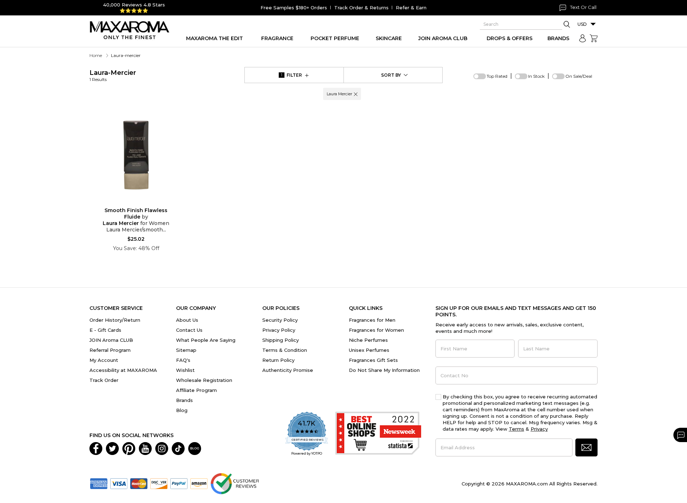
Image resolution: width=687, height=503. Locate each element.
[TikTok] (178, 448)
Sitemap (186, 350)
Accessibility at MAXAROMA (123, 370)
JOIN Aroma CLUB (111, 340)
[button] (355, 93)
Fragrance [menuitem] (277, 38)
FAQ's (183, 360)
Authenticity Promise (287, 370)
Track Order (103, 380)
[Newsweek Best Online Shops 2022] (378, 434)
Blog (181, 410)
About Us (187, 320)
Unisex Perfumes (369, 350)
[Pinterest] (128, 448)
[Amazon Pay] (199, 483)
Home (95, 55)
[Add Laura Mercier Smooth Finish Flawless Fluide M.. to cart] (141, 202)
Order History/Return (114, 320)
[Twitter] (112, 448)
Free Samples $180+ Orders (293, 7)
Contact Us (189, 330)
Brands (184, 400)
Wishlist (185, 370)
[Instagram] (161, 448)
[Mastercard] (138, 483)
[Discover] (158, 483)
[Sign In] (582, 38)
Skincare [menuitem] (389, 38)
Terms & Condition (284, 350)
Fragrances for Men (372, 320)
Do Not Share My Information (384, 370)
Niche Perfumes (368, 340)
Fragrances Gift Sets (373, 360)
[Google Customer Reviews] (234, 483)
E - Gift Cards (105, 330)
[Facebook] (95, 448)
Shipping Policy (280, 340)
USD (582, 24)
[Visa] (118, 483)
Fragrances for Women (376, 330)
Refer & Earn (411, 7)
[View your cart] (594, 38)
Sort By (391, 75)
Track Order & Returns (361, 7)
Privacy (539, 429)
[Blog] (194, 448)
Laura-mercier (112, 75)
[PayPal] (178, 483)
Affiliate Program (196, 390)
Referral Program (110, 350)
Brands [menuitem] (558, 38)
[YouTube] (145, 448)
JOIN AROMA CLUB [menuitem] (442, 38)
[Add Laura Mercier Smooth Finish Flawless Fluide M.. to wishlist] (130, 202)
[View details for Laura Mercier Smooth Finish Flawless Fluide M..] (136, 155)
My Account (103, 360)
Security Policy (280, 320)
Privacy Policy (278, 330)
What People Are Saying (205, 340)
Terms (516, 429)
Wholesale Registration (204, 380)
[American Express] (98, 483)
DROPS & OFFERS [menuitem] (509, 38)
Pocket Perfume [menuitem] (335, 38)
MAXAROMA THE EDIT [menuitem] (214, 38)
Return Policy (278, 360)
